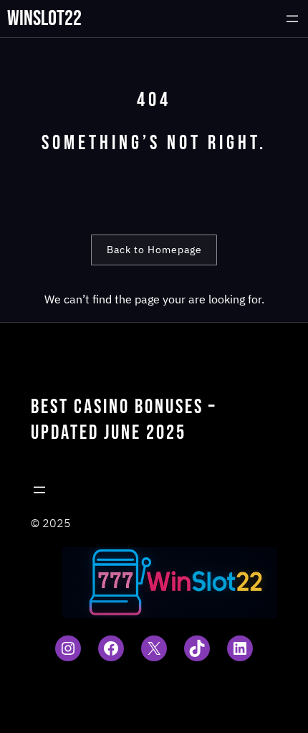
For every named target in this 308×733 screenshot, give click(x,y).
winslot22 (44, 19)
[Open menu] (292, 18)
